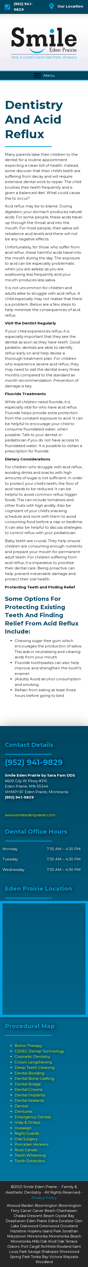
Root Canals (26, 1150)
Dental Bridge (28, 1084)
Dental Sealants (29, 1100)
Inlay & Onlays (27, 1122)
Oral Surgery (26, 1139)
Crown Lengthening (33, 1062)
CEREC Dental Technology (39, 1051)
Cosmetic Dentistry (32, 1056)
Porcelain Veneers (31, 1144)
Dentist (21, 1106)
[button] (37, 75)
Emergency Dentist (33, 1117)
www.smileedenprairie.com (30, 815)
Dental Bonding (29, 1073)
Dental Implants (30, 1095)
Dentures (23, 1111)
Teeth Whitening (30, 1155)
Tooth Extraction (30, 1161)
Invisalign (23, 1128)
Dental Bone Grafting (34, 1078)
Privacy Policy (44, 1197)
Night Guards (27, 1133)
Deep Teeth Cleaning (35, 1067)
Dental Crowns (28, 1089)
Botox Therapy (28, 1045)
